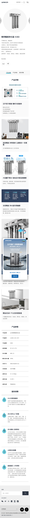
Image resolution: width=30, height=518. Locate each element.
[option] (15, 21)
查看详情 (15, 276)
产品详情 (8, 72)
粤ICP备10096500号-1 (7, 515)
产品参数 (15, 72)
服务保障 (21, 72)
